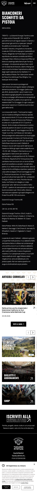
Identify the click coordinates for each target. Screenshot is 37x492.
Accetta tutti (6, 487)
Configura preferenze (27, 488)
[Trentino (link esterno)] (27, 3)
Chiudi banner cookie (34, 464)
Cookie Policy (24, 483)
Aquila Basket (4, 3)
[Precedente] (28, 277)
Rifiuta (16, 487)
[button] (34, 3)
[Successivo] (33, 277)
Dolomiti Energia (11, 3)
